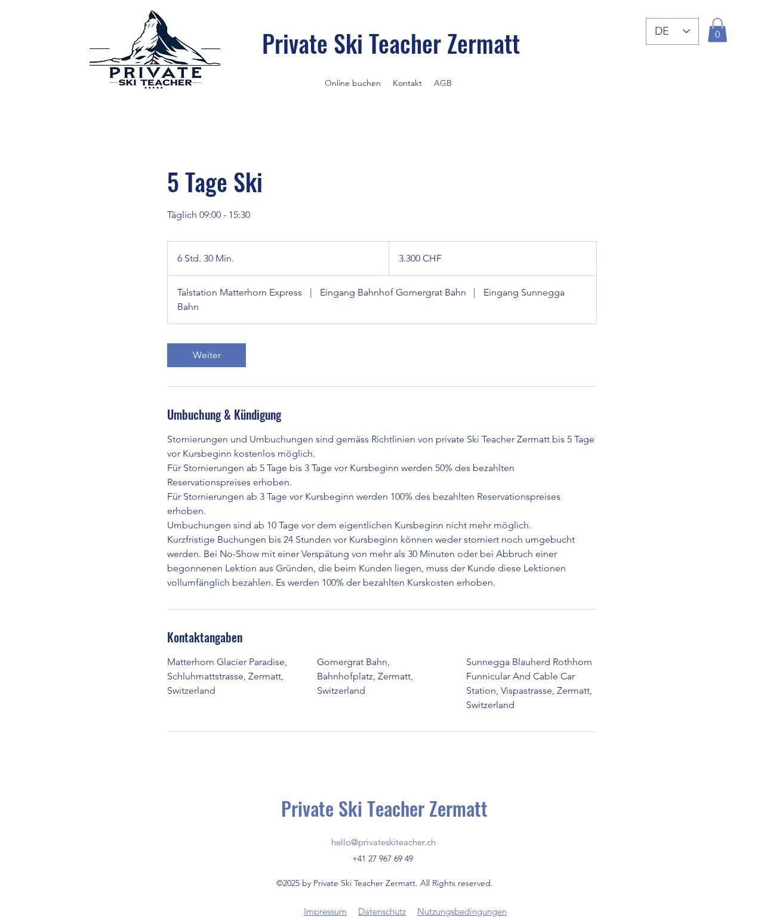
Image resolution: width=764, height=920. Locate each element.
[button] (717, 30)
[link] (206, 355)
